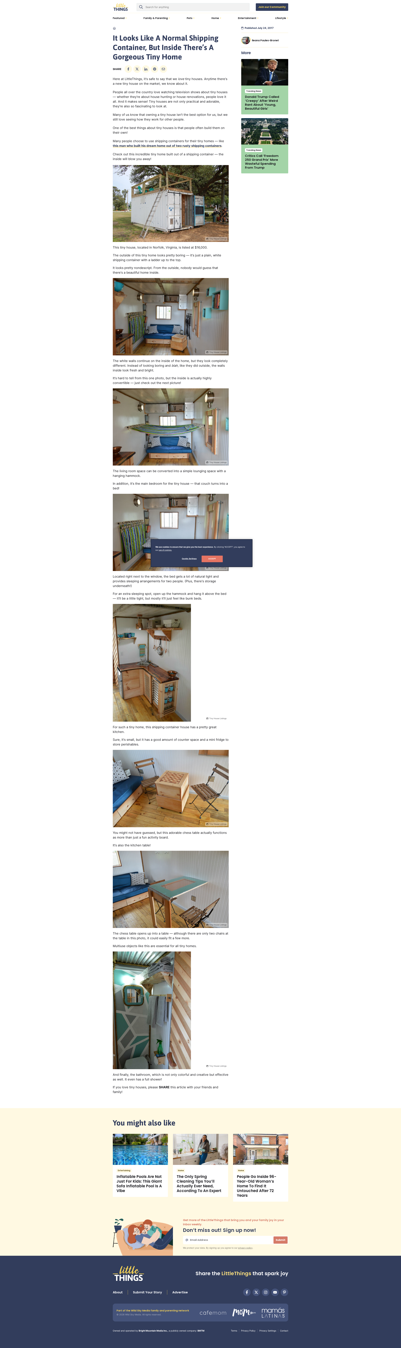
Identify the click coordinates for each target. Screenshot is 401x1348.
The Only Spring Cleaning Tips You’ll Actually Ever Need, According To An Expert (199, 1183)
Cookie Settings (189, 558)
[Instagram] (265, 1292)
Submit (280, 1240)
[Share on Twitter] (137, 69)
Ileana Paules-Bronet (265, 40)
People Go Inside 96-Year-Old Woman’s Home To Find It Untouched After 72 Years (256, 1186)
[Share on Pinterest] (154, 69)
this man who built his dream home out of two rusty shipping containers (167, 146)
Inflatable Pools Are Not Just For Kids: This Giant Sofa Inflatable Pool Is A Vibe (139, 1183)
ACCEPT (212, 559)
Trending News (253, 91)
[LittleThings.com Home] (120, 7)
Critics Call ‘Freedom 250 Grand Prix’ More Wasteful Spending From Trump (262, 162)
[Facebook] (247, 1292)
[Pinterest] (284, 1292)
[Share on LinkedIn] (146, 69)
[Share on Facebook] (128, 69)
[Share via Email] (163, 69)
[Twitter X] (256, 1292)
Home (181, 1170)
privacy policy (245, 1247)
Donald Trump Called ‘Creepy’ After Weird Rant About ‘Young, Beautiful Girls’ (262, 103)
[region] (202, 553)
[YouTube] (275, 1292)
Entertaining (124, 1170)
